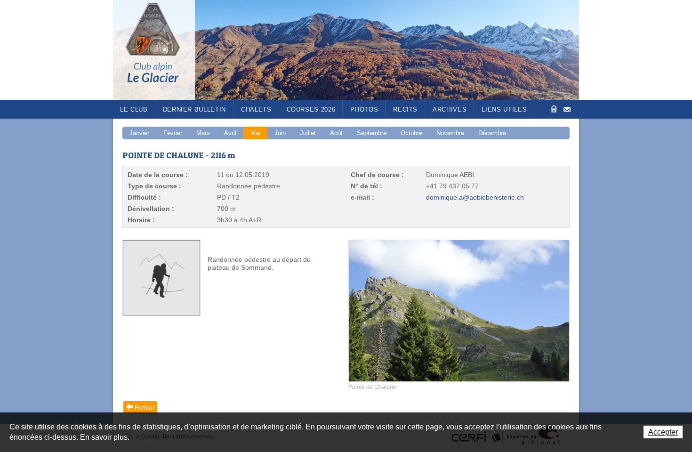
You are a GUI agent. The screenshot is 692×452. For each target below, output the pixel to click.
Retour (145, 407)
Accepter (663, 432)
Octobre (411, 133)
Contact (567, 108)
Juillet (308, 133)
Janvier (139, 133)
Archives (450, 109)
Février (172, 133)
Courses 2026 (311, 109)
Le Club (134, 109)
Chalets (256, 109)
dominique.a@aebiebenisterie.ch (475, 197)
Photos (364, 109)
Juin (280, 133)
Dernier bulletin (194, 109)
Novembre (450, 133)
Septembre (371, 133)
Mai (255, 133)
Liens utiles (504, 109)
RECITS (405, 109)
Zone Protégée (553, 109)
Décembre (492, 133)
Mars (203, 133)
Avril (230, 133)
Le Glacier (160, 50)
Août (336, 133)
